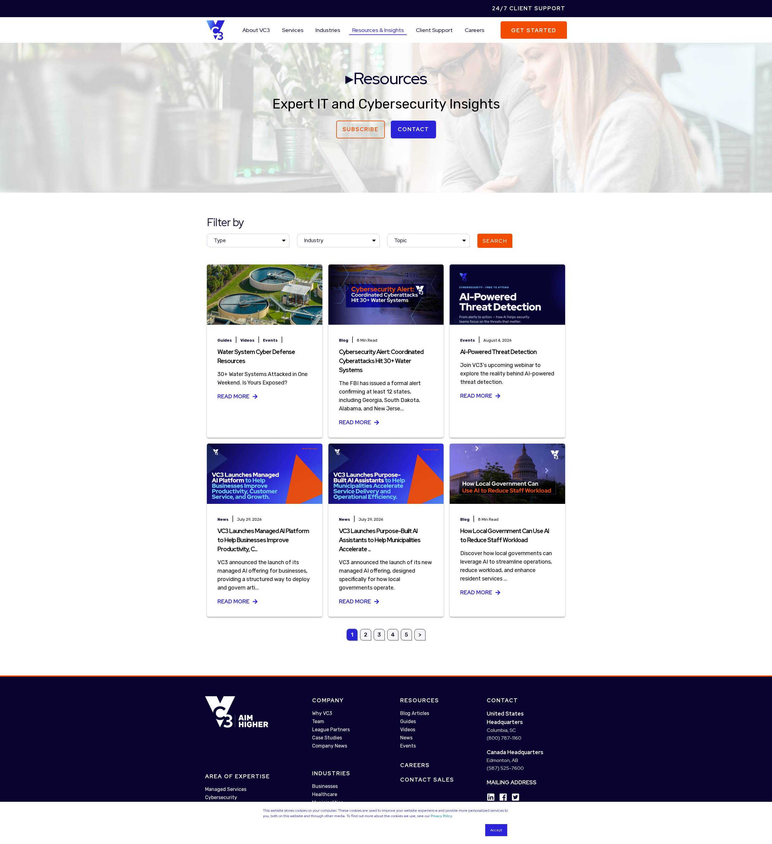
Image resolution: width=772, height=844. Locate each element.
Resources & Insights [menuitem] (378, 30)
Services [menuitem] (292, 30)
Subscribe (360, 129)
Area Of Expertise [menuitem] (237, 776)
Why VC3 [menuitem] (322, 713)
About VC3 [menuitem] (256, 30)
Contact (413, 129)
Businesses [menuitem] (325, 786)
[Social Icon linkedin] (491, 797)
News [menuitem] (406, 738)
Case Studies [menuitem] (327, 738)
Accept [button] (496, 830)
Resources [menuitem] (419, 700)
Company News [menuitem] (329, 746)
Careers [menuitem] (474, 30)
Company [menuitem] (328, 700)
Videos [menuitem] (407, 729)
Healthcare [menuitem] (324, 794)
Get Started (533, 30)
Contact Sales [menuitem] (427, 779)
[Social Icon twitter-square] (513, 797)
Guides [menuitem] (408, 721)
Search (494, 240)
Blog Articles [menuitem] (414, 713)
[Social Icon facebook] (501, 797)
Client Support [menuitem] (434, 30)
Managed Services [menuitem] (225, 789)
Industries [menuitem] (327, 30)
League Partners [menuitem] (331, 729)
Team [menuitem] (318, 721)
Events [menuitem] (408, 746)
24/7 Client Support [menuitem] (528, 8)
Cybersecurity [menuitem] (221, 798)
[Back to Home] (215, 29)
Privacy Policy (441, 816)
